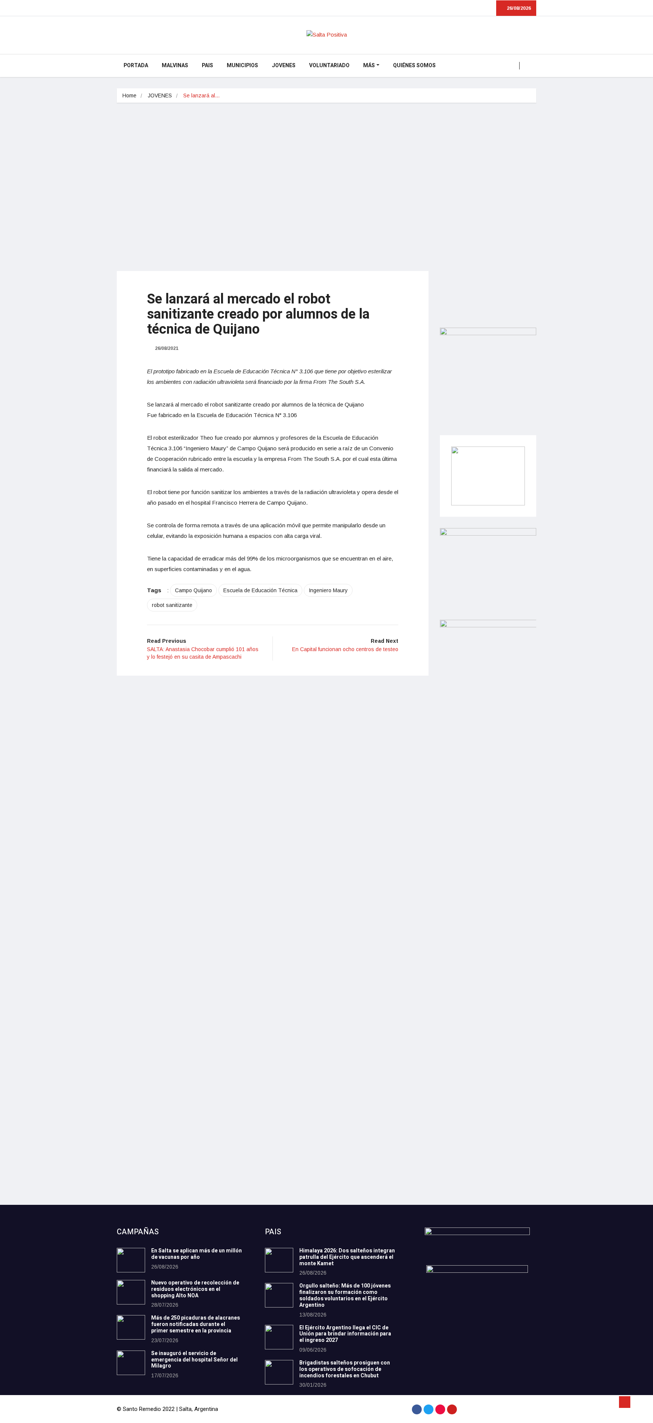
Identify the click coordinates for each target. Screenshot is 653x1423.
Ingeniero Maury (328, 590)
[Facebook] (417, 1409)
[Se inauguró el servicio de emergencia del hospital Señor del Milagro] (131, 1363)
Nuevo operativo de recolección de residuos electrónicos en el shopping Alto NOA (195, 1289)
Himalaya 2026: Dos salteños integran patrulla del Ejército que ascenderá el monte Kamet (347, 1257)
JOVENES (284, 65)
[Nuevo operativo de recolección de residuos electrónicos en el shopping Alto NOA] (131, 1292)
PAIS (207, 65)
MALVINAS (175, 65)
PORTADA (136, 65)
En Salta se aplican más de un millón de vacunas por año (196, 1254)
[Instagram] (440, 1409)
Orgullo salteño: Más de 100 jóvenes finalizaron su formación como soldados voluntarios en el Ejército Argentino (345, 1295)
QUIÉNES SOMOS (414, 65)
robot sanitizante (172, 605)
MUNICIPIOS (242, 65)
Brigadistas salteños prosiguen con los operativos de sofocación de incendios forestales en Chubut (344, 1369)
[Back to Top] (624, 1402)
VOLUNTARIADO (329, 65)
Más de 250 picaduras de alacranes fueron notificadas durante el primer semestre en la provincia (195, 1324)
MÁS (369, 65)
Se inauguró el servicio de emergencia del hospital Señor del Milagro (194, 1359)
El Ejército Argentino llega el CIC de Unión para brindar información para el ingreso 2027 (345, 1334)
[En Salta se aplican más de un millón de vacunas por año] (131, 1260)
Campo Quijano (193, 590)
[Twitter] (428, 1409)
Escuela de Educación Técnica (260, 590)
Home (129, 95)
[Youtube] (452, 1409)
